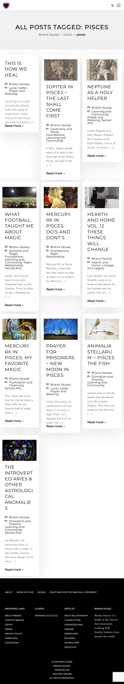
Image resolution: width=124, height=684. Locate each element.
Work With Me (25, 592)
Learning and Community (56, 139)
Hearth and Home (100, 264)
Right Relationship (18, 264)
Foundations (55, 135)
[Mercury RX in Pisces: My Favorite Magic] (19, 328)
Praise (9, 629)
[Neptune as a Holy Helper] (102, 68)
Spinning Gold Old (46, 615)
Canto (8, 624)
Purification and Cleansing (20, 384)
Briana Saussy (19, 84)
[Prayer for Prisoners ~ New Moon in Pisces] (60, 328)
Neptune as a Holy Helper (100, 92)
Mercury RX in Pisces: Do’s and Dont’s (58, 226)
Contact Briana (14, 620)
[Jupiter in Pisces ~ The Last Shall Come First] (60, 68)
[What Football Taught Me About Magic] (19, 196)
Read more (13, 125)
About (8, 592)
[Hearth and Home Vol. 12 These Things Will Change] (102, 196)
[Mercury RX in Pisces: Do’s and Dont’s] (60, 196)
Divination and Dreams (102, 378)
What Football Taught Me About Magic (19, 226)
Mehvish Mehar (62, 674)
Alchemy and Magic (18, 252)
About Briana (13, 615)
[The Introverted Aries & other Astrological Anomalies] (19, 449)
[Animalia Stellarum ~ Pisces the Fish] (102, 328)
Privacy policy (13, 633)
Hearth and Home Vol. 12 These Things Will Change (101, 232)
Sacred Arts (13, 268)
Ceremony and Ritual (61, 130)
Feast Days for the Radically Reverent (73, 592)
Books (42, 592)
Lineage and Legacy (100, 267)
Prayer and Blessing (15, 92)
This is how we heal (16, 69)
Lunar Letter (18, 88)
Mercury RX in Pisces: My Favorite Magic (18, 357)
